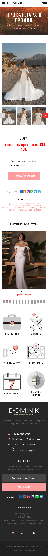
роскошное (7, 208)
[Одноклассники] (24, 191)
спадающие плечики (32, 210)
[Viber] (28, 191)
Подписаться (24, 487)
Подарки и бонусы (36, 394)
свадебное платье (34, 204)
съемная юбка (24, 206)
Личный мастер (12, 363)
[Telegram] (39, 191)
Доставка (36, 334)
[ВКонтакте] (21, 191)
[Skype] (35, 191)
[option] (24, 74)
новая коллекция (17, 204)
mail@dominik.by (26, 533)
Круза (24, 291)
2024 (7, 204)
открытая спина (29, 208)
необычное (17, 208)
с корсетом (17, 210)
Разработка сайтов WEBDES (24, 551)
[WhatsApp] (31, 191)
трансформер (11, 206)
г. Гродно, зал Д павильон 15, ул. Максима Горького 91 (23, 447)
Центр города (36, 363)
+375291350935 (21, 433)
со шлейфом (36, 206)
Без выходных (12, 393)
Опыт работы (12, 334)
